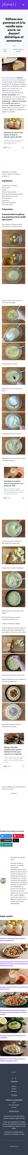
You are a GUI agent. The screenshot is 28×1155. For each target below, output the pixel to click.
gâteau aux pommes (8, 80)
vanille (14, 97)
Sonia (14, 46)
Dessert (14, 1089)
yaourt (9, 88)
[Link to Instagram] (15, 1078)
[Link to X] (12, 1078)
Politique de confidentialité (14, 1100)
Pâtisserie (14, 1091)
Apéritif (14, 1086)
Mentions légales (14, 1105)
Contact (14, 1107)
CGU (14, 1102)
